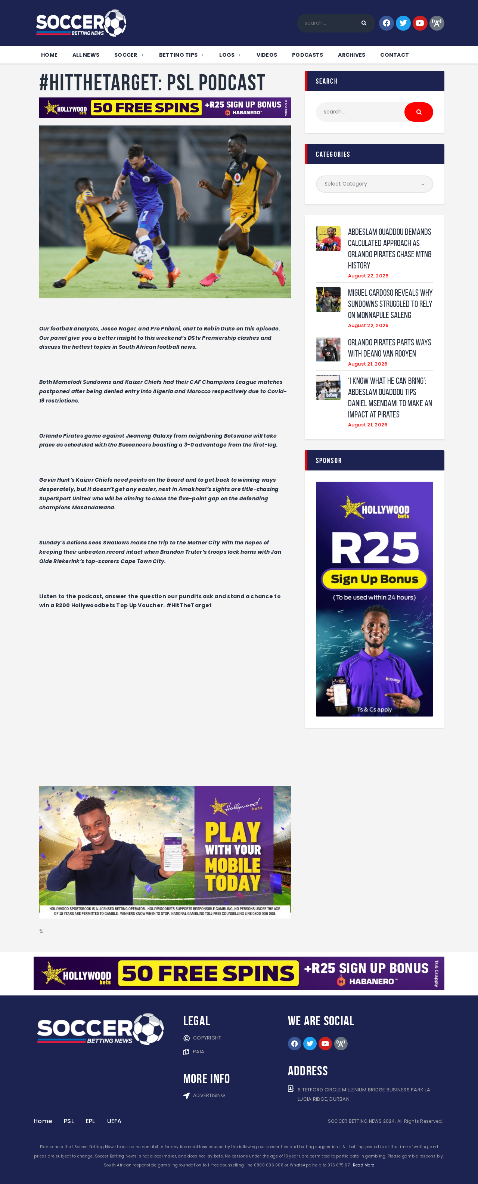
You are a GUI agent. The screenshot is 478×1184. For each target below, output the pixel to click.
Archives (351, 55)
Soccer (125, 55)
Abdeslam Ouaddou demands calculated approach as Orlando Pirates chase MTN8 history (389, 248)
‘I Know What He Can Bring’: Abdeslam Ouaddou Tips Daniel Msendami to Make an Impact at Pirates (390, 397)
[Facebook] (386, 23)
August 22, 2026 (368, 275)
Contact (394, 55)
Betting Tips (178, 55)
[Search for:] (374, 111)
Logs (227, 55)
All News (85, 55)
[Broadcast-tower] (436, 23)
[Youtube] (420, 23)
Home (49, 55)
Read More (363, 1165)
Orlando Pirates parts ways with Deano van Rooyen (389, 348)
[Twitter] (403, 23)
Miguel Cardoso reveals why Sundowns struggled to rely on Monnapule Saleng (390, 304)
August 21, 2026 (368, 363)
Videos (267, 55)
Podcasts (307, 55)
